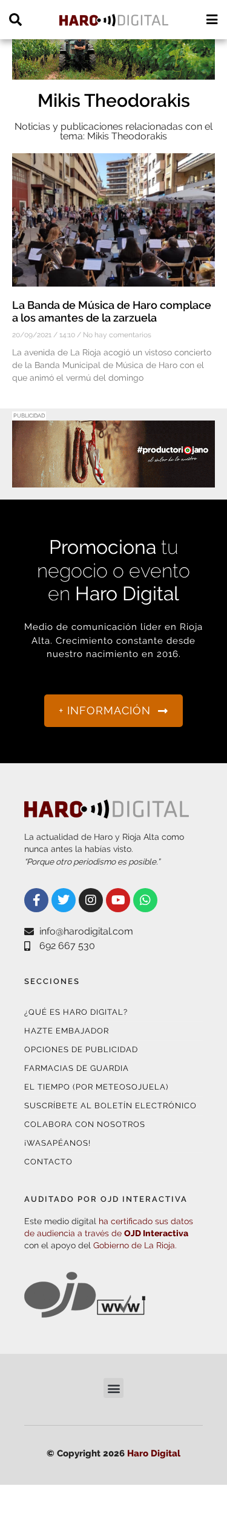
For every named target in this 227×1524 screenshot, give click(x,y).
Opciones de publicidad (81, 1049)
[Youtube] (118, 900)
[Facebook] (36, 900)
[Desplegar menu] (211, 19)
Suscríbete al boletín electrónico (110, 1105)
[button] (113, 1388)
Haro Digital (153, 1453)
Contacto (48, 1161)
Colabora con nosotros (84, 1124)
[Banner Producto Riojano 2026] (113, 480)
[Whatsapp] (145, 900)
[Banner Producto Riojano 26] (113, 72)
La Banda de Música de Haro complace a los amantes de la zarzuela (111, 312)
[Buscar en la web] (15, 19)
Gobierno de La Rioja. (135, 1245)
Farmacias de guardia (76, 1068)
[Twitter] (63, 900)
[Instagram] (91, 900)
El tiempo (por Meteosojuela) (96, 1086)
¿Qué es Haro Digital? (76, 1012)
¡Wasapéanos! (57, 1143)
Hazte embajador (66, 1030)
